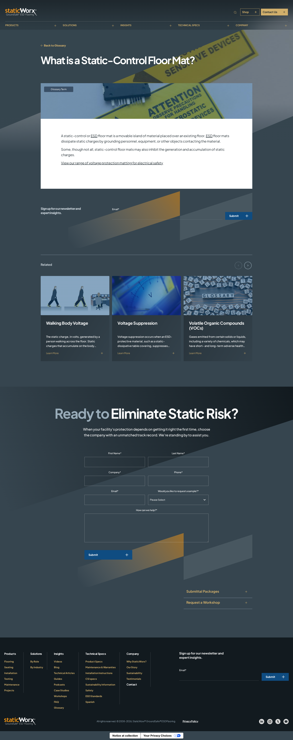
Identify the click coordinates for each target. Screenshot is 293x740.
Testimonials (133, 678)
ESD (94, 136)
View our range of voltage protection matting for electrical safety (112, 163)
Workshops (60, 696)
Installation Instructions (98, 672)
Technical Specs (189, 25)
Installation (10, 672)
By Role (34, 661)
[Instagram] (269, 721)
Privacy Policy (190, 721)
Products (11, 25)
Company (242, 25)
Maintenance (11, 684)
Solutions (70, 25)
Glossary (59, 707)
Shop (245, 12)
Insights (125, 25)
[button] (248, 265)
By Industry (36, 667)
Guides (58, 678)
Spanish (89, 701)
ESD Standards (93, 696)
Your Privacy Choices (157, 735)
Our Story (131, 667)
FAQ (56, 701)
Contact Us (270, 12)
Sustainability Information (100, 684)
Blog (56, 667)
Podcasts (59, 684)
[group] (75, 318)
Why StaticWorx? (136, 661)
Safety (89, 690)
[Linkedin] (261, 721)
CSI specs (91, 678)
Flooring (9, 661)
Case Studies (61, 690)
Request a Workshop (203, 602)
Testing (8, 678)
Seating (8, 667)
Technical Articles (64, 672)
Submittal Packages (202, 591)
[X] (278, 721)
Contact (131, 684)
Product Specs (93, 661)
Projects (9, 690)
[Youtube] (286, 721)
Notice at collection (125, 735)
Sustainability (134, 672)
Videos (58, 661)
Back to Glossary (54, 45)
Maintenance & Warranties (100, 667)
